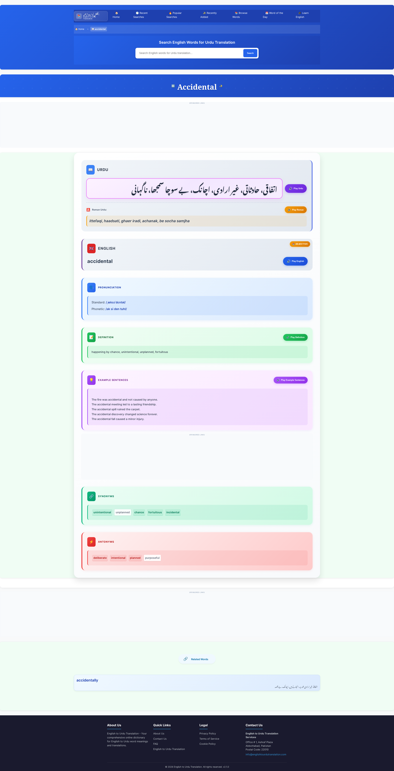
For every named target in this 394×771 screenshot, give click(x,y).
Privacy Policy (207, 733)
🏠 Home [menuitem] (116, 14)
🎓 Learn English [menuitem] (302, 14)
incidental (172, 512)
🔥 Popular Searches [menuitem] (174, 14)
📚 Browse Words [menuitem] (239, 14)
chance (139, 512)
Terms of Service (209, 738)
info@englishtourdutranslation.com (266, 754)
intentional (118, 557)
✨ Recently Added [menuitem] (208, 14)
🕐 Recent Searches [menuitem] (140, 14)
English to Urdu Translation (169, 749)
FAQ (155, 743)
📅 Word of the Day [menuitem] (273, 14)
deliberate (100, 557)
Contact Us (160, 738)
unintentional (102, 512)
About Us (158, 733)
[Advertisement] (197, 125)
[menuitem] (91, 16)
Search (250, 53)
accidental (100, 29)
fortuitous (155, 512)
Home (81, 29)
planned (135, 557)
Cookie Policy (207, 743)
